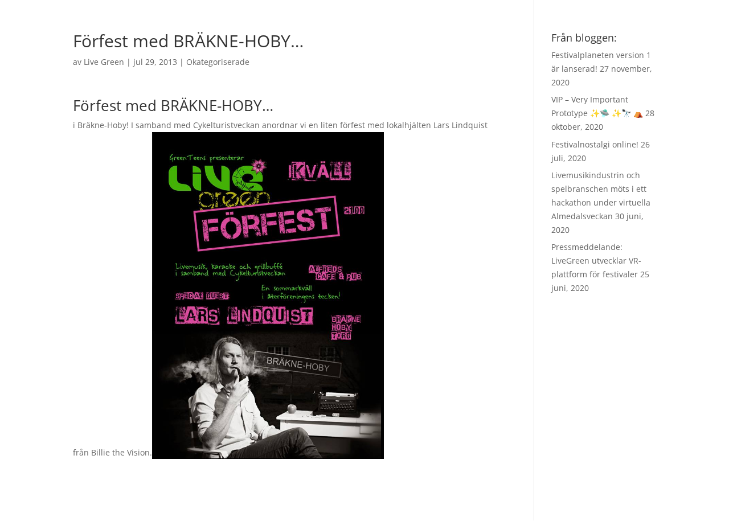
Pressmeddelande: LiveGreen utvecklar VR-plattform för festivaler (596, 260)
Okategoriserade (217, 61)
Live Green (104, 61)
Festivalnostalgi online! (594, 144)
